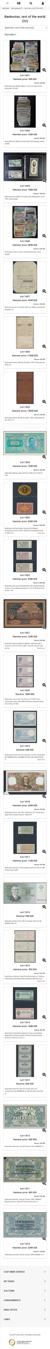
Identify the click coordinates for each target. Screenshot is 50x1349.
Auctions (6, 8)
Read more (41, 533)
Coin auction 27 (16, 8)
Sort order (9, 34)
